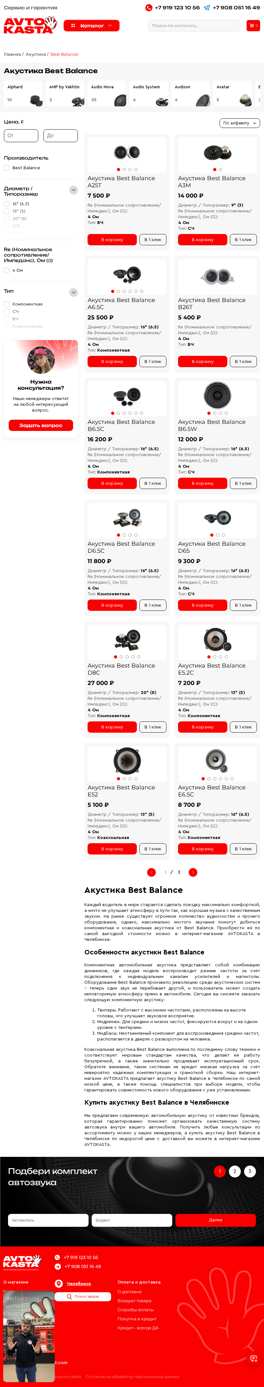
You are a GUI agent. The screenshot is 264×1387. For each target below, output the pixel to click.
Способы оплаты (136, 1309)
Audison (182, 87)
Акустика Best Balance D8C (121, 669)
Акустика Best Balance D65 (212, 547)
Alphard (15, 87)
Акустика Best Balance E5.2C (212, 669)
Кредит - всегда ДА (138, 1327)
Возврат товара (135, 1300)
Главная (12, 54)
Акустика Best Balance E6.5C (212, 791)
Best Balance (64, 54)
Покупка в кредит (137, 1318)
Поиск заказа (87, 1296)
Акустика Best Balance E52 (121, 791)
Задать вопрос (40, 425)
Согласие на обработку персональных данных (132, 1376)
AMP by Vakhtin (64, 87)
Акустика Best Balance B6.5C (121, 425)
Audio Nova (102, 87)
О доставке (130, 1291)
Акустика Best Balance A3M (212, 182)
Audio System (146, 87)
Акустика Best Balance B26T (212, 304)
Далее (215, 1220)
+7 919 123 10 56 (177, 7)
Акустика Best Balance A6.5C (121, 304)
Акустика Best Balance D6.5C (121, 547)
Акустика (36, 54)
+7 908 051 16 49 (236, 7)
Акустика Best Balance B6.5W (212, 425)
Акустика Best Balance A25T (121, 182)
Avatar (223, 87)
